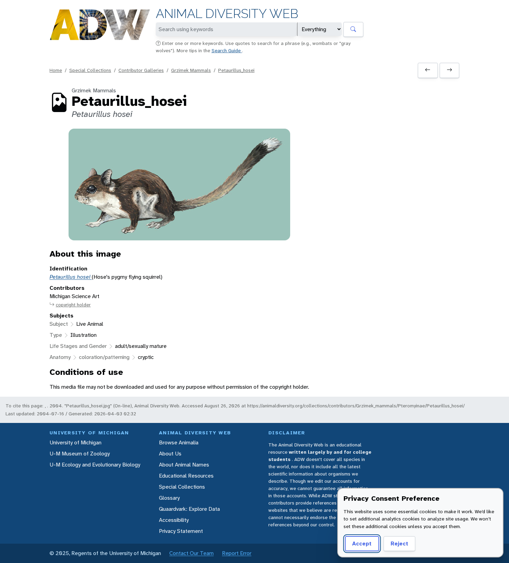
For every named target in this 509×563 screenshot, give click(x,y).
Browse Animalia (178, 442)
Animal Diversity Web (227, 13)
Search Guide (227, 50)
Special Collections (90, 70)
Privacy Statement (181, 531)
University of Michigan (75, 442)
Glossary (169, 497)
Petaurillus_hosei (236, 70)
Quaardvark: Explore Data (189, 509)
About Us (170, 453)
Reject (399, 543)
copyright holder (73, 305)
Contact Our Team (191, 553)
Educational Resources (186, 475)
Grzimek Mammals (191, 70)
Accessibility (174, 520)
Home (56, 70)
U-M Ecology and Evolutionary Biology (95, 464)
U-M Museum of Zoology (80, 453)
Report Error (236, 553)
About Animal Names (184, 464)
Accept (362, 543)
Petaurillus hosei (71, 276)
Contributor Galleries (141, 70)
